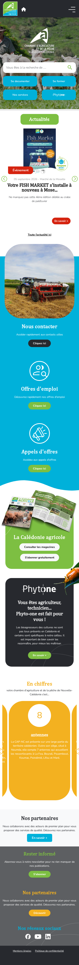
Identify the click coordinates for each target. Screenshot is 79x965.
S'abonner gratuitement (39, 557)
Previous (4, 179)
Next (75, 179)
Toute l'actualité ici (39, 235)
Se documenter (20, 81)
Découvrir (40, 913)
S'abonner (39, 874)
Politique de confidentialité (49, 950)
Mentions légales (22, 950)
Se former (59, 81)
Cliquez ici (39, 343)
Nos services (20, 95)
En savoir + (61, 221)
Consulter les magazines (39, 547)
